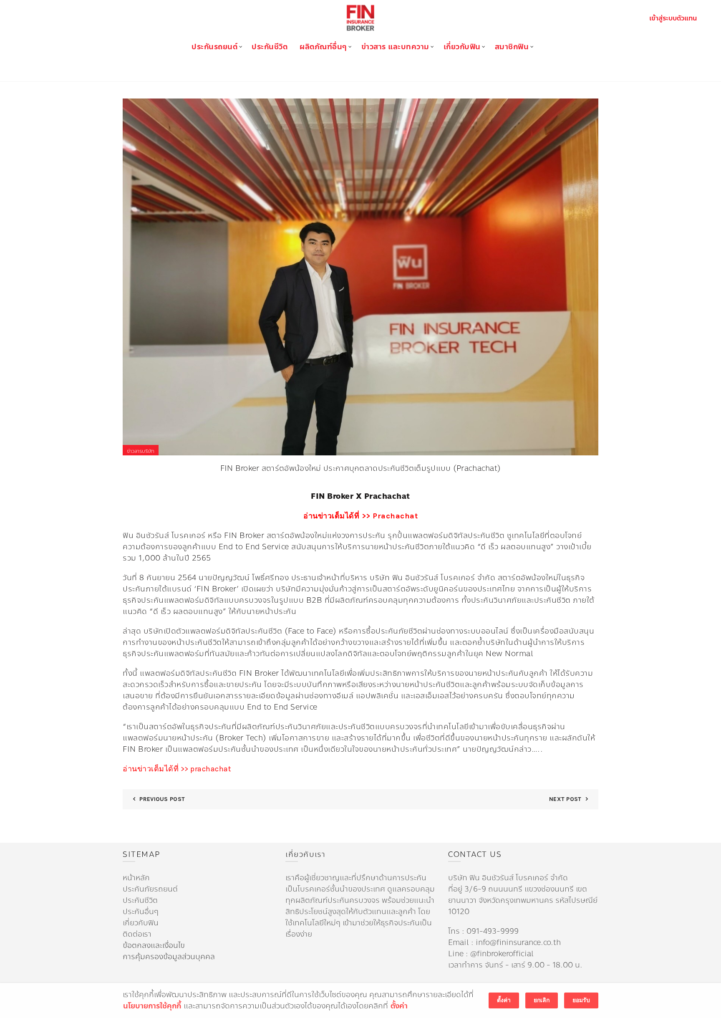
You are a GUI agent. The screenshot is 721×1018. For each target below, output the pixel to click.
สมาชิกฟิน (512, 47)
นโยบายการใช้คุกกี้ (152, 1006)
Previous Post (162, 799)
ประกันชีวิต (269, 47)
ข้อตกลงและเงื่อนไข (154, 945)
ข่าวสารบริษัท (140, 451)
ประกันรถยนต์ (214, 47)
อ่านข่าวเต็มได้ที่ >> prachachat (177, 768)
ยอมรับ (581, 1000)
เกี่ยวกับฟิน (462, 47)
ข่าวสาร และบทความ (395, 47)
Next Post (565, 799)
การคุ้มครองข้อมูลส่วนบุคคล (169, 956)
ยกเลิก (542, 1000)
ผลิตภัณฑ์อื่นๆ (323, 47)
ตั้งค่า (399, 1006)
